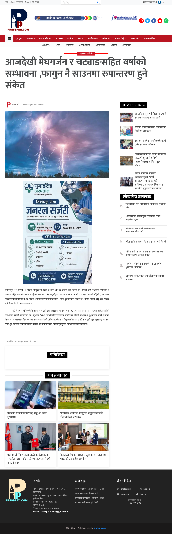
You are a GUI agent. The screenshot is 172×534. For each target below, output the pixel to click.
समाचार (30, 38)
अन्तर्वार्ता (134, 38)
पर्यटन (70, 38)
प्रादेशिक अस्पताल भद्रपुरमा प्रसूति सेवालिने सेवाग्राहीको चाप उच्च (81, 415)
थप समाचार (57, 375)
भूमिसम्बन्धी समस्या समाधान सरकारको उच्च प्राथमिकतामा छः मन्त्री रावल (144, 253)
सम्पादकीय (149, 38)
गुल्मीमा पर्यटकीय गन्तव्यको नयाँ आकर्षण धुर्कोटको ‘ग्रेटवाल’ (143, 265)
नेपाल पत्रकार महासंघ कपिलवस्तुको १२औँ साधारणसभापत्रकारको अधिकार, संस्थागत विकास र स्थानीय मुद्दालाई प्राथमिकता (149, 181)
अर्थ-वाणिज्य (45, 38)
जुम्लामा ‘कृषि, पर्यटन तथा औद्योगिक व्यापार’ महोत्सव (145, 277)
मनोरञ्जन (92, 38)
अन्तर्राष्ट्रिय (120, 38)
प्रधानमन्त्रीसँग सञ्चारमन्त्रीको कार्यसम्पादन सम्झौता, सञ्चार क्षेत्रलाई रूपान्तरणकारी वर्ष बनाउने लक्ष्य (28, 459)
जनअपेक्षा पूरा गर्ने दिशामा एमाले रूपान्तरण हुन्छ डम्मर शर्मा (150, 116)
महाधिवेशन (85, 45)
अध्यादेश (46, 45)
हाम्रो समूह (80, 481)
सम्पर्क (37, 481)
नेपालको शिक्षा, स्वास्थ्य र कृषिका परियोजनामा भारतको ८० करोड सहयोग (83, 457)
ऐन (58, 45)
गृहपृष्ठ (18, 38)
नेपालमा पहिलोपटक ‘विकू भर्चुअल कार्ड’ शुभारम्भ (27, 415)
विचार (80, 38)
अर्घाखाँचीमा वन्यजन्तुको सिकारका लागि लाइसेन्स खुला (143, 218)
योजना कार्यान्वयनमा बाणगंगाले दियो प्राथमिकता (150, 129)
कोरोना (70, 45)
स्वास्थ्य (59, 38)
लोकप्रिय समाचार (137, 196)
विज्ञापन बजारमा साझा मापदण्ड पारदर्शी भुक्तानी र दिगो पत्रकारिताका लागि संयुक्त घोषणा (150, 160)
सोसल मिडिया (124, 481)
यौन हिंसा (101, 45)
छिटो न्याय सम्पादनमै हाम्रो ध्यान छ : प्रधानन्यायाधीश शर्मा (141, 230)
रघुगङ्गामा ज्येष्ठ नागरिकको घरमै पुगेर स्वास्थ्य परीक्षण (150, 143)
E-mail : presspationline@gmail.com (50, 511)
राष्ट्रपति (127, 45)
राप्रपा (114, 45)
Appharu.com (100, 528)
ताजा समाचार (134, 105)
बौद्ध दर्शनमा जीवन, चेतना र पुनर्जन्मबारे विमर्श (146, 242)
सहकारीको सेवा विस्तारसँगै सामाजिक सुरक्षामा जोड (146, 206)
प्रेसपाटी (15, 105)
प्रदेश (104, 38)
